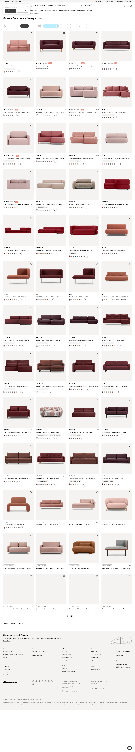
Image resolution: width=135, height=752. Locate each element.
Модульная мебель (96, 660)
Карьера (64, 665)
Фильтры (25, 25)
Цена (72, 26)
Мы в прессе (65, 674)
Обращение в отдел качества (11, 660)
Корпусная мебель (96, 654)
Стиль (91, 26)
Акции (36, 5)
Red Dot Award (120, 658)
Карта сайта (65, 668)
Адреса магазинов (66, 654)
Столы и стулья (95, 662)
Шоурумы (50, 5)
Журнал (42, 5)
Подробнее (6, 641)
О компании (65, 651)
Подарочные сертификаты (68, 671)
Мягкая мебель (95, 651)
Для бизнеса (6, 669)
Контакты (5, 657)
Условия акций (95, 683)
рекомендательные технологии (34, 699)
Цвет (85, 26)
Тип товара (64, 26)
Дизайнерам (6, 672)
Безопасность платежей (97, 686)
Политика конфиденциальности (99, 681)
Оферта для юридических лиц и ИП (71, 683)
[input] (67, 5)
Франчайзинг (6, 674)
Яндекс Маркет (120, 651)
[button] (123, 6)
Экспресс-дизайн (95, 669)
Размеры (78, 26)
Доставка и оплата (67, 657)
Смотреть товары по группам (12, 623)
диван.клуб (64, 662)
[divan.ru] (10, 682)
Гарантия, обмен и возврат (69, 660)
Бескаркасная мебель (96, 657)
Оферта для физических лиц (69, 681)
